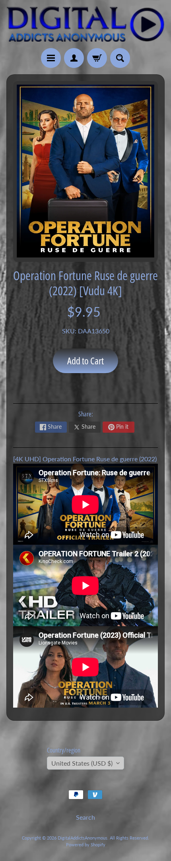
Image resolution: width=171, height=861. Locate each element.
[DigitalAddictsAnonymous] (85, 24)
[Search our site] (120, 58)
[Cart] (97, 58)
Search (85, 817)
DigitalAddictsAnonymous (82, 837)
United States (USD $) (82, 763)
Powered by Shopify (85, 844)
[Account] (74, 58)
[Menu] (51, 58)
